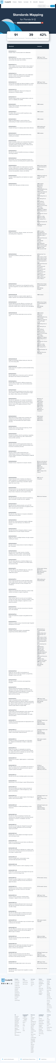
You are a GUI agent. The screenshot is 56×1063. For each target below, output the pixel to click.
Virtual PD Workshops (17, 1022)
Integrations (41, 990)
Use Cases (33, 979)
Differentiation (41, 1020)
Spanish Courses (48, 995)
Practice (48, 1000)
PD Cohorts (17, 1026)
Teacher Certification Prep (17, 1030)
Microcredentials (18, 1032)
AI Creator (17, 997)
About (48, 1016)
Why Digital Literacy (33, 1025)
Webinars (32, 1044)
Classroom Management (41, 983)
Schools (32, 982)
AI (39, 1017)
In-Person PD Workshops (17, 1019)
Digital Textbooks (49, 1004)
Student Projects (32, 1046)
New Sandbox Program (25, 1018)
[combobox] (29, 23)
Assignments (41, 980)
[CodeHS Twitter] (9, 983)
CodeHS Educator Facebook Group (28, 1059)
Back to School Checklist (32, 1028)
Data (40, 986)
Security (48, 1028)
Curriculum (49, 979)
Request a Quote (42, 6)
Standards (49, 997)
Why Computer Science (33, 1018)
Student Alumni (32, 1052)
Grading (40, 985)
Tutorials (48, 1001)
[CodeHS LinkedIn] (5, 983)
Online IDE (17, 984)
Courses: (15, 22)
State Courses (48, 992)
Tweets (32, 1035)
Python (24, 1022)
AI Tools (40, 991)
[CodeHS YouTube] (7, 983)
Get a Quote (25, 984)
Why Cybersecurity (33, 1021)
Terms (48, 1025)
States (32, 1032)
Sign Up (52, 6)
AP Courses (49, 988)
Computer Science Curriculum (17, 990)
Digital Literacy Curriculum (49, 1010)
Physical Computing (41, 1030)
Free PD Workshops (17, 1025)
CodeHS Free (17, 987)
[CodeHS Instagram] (3, 983)
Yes (39, 1035)
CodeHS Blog (33, 1037)
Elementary (49, 990)
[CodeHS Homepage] (6, 2)
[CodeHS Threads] (11, 983)
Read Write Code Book (33, 1040)
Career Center (32, 1049)
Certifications (17, 992)
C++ (23, 1027)
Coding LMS (17, 982)
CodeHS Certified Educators (9, 1059)
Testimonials (33, 1034)
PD (15, 1014)
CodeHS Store (43, 1059)
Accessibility (49, 1030)
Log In (48, 6)
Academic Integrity (40, 994)
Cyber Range (17, 1000)
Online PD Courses (17, 1017)
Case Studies (33, 1031)
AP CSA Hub (49, 1006)
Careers (48, 1019)
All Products (17, 980)
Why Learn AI (33, 1023)
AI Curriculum (49, 1007)
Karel (24, 1030)
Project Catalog (48, 984)
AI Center (48, 1024)
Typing (16, 998)
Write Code (41, 988)
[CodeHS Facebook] (2, 983)
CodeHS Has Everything (41, 1015)
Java (24, 1024)
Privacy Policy (49, 1027)
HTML (24, 1025)
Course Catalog (48, 981)
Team (48, 1018)
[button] (15, 2)
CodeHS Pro (17, 985)
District (32, 980)
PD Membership (17, 1034)
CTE (31, 985)
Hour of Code (49, 998)
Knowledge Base (33, 1042)
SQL (23, 1029)
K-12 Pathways (48, 986)
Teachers (32, 984)
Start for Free (25, 982)
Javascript (25, 1020)
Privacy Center (48, 1022)
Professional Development (17, 995)
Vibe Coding (41, 1033)
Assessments (41, 1023)
